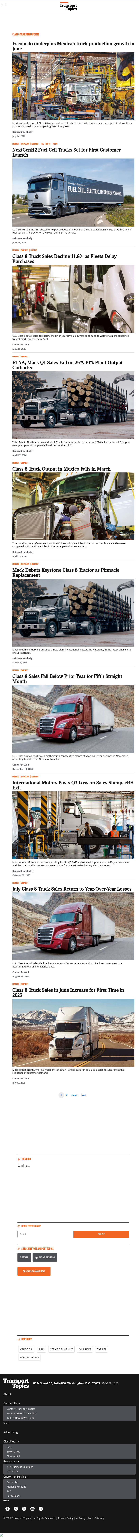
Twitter (16, 1509)
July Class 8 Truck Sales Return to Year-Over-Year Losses (72, 888)
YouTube (24, 1509)
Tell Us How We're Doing (20, 1418)
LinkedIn (32, 1509)
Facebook (7, 1509)
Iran (41, 1349)
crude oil (26, 1349)
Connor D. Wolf (20, 344)
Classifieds (10, 1441)
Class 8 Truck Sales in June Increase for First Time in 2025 (68, 992)
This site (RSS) (41, 1509)
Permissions (14, 1495)
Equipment (35, 144)
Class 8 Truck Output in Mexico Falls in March (61, 468)
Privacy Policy (65, 1518)
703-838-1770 (110, 1383)
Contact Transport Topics (21, 1408)
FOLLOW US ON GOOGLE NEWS (34, 1271)
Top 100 (55, 144)
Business (15, 144)
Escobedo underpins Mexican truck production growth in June (73, 46)
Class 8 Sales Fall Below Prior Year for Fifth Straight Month (67, 679)
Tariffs (101, 1349)
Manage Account (16, 1486)
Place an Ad (13, 1456)
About (7, 1394)
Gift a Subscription (47, 1257)
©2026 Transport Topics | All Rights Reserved (29, 1518)
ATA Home (12, 1471)
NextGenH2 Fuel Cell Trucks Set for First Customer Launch (66, 152)
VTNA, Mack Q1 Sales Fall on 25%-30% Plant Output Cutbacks (67, 365)
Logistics (34, 250)
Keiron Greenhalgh (22, 132)
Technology (25, 144)
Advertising (10, 1432)
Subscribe (24, 1257)
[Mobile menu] (4, 5)
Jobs (9, 1447)
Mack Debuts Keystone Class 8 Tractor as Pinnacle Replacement (65, 572)
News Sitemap (96, 1518)
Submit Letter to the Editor (22, 1413)
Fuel (42, 144)
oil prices (85, 1349)
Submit (101, 1234)
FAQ (9, 1491)
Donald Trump (29, 1357)
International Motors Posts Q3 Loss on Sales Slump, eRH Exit (73, 785)
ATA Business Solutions (20, 1466)
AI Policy (80, 1518)
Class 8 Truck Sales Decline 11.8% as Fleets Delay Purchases (64, 259)
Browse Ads (13, 1451)
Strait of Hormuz (61, 1349)
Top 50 (48, 144)
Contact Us (10, 1403)
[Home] (69, 6)
